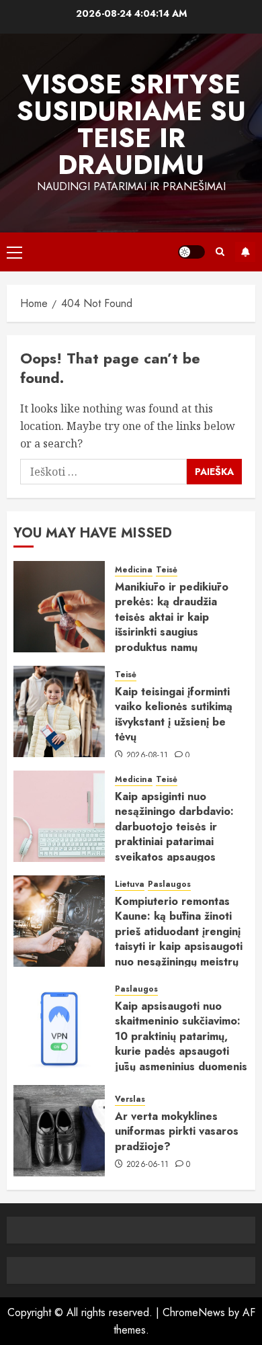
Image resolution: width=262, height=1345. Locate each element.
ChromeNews (194, 1312)
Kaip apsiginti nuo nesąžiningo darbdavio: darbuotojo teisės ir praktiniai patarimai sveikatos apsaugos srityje (174, 834)
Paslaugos (169, 884)
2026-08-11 (147, 755)
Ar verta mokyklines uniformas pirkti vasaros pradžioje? (176, 1131)
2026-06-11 (147, 1165)
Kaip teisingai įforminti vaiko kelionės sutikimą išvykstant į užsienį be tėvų (173, 714)
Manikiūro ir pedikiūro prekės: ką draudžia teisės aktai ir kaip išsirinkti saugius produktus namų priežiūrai (171, 624)
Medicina (133, 570)
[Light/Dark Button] (191, 252)
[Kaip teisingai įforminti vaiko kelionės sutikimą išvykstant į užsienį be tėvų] (59, 711)
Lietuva (129, 884)
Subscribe (245, 252)
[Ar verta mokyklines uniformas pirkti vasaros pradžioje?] (59, 1130)
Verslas (130, 1099)
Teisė (166, 570)
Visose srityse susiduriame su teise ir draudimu (131, 124)
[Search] (220, 251)
